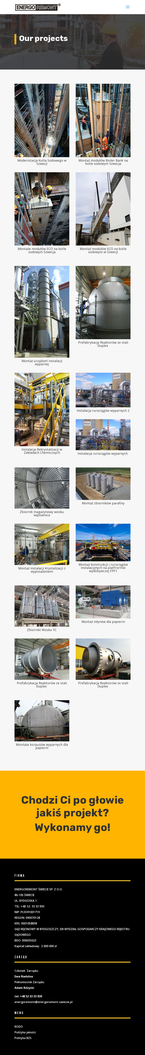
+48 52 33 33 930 (32, 906)
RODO (18, 1027)
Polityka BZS (22, 1038)
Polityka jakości (25, 1032)
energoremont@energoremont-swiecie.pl (43, 1002)
